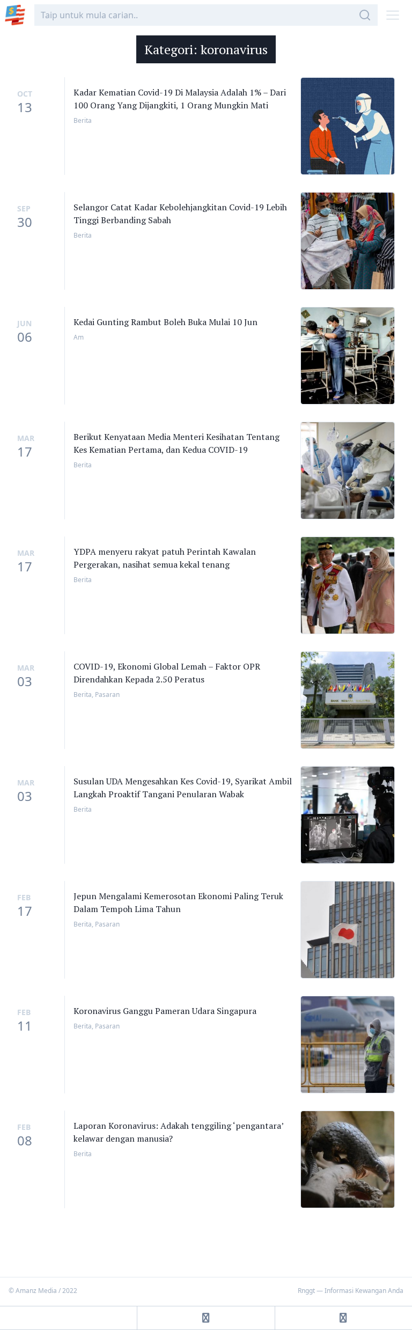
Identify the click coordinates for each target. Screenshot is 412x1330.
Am (78, 337)
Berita (82, 120)
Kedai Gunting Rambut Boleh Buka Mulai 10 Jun (165, 322)
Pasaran (107, 694)
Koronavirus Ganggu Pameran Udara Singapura (164, 1011)
